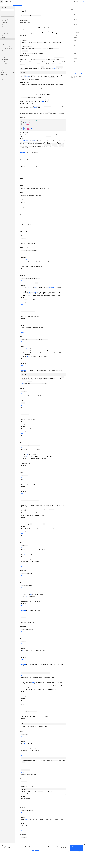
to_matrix (75, 66)
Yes (72, 73)
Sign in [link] (83, 1)
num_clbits (76, 17)
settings (75, 24)
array (22, 830)
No (78, 73)
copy (75, 40)
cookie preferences (28, 847)
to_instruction (76, 63)
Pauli (22, 304)
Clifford (22, 659)
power (75, 56)
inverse (75, 53)
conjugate (75, 38)
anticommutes (76, 32)
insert (75, 51)
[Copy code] (64, 120)
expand (75, 48)
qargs (75, 22)
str (21, 803)
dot (74, 43)
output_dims (76, 55)
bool (22, 271)
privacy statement (35, 850)
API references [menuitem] (17, 4)
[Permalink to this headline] (26, 10)
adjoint (75, 30)
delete (75, 42)
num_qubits (76, 19)
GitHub (21, 18)
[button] (84, 844)
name (75, 16)
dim (74, 14)
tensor (75, 61)
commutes (75, 35)
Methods (74, 29)
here (55, 848)
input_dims (76, 50)
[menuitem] (4, 4)
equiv (75, 45)
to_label (75, 64)
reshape (75, 58)
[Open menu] (1, 1)
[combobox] (7, 10)
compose (75, 37)
